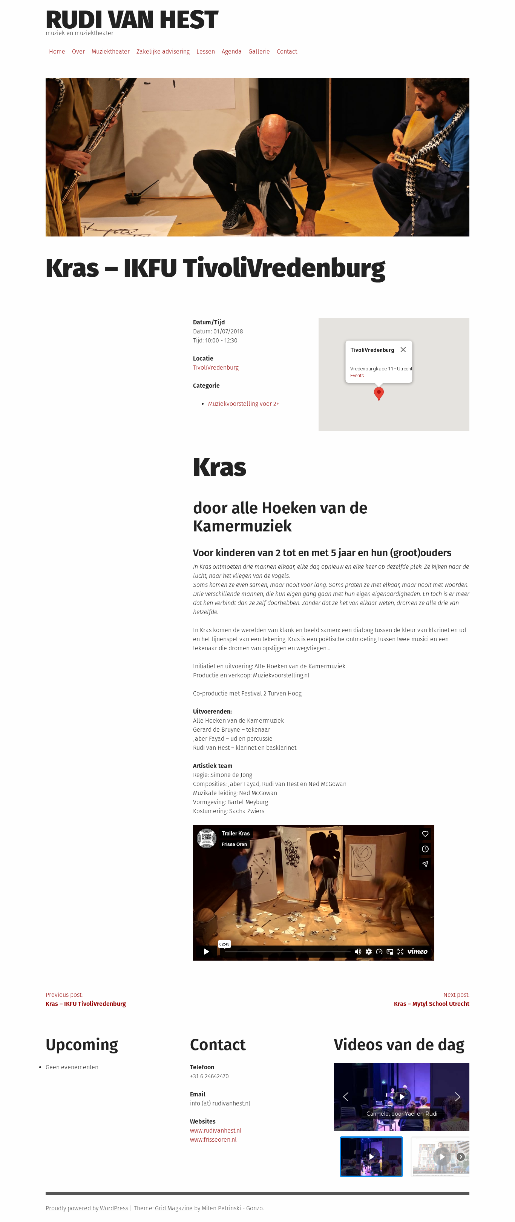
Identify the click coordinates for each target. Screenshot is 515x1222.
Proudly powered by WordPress (87, 1208)
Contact (287, 51)
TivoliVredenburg (216, 367)
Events (357, 375)
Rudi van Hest (132, 19)
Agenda (232, 51)
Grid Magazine (174, 1208)
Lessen (205, 51)
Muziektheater (111, 51)
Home (57, 51)
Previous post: (86, 999)
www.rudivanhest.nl (216, 1130)
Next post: (431, 999)
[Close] (403, 350)
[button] (379, 394)
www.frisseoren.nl (213, 1139)
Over (78, 51)
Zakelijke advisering (163, 51)
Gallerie (259, 51)
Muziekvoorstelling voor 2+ (243, 403)
